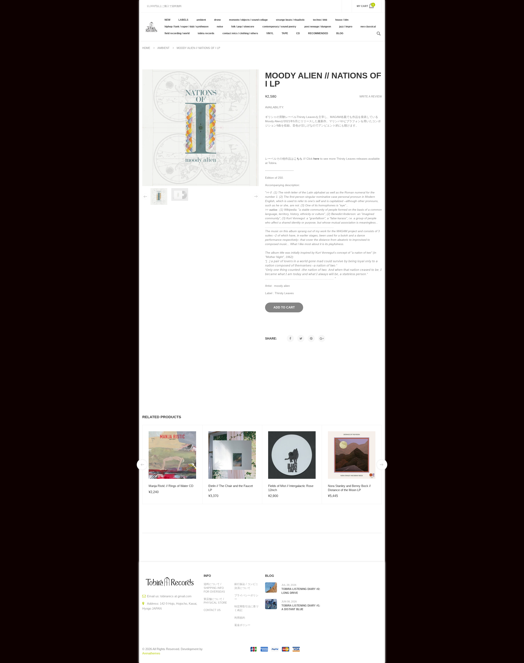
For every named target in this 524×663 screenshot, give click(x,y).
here (316, 158)
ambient (163, 48)
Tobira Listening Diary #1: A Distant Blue (300, 607)
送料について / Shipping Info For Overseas (214, 588)
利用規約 (239, 617)
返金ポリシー (242, 625)
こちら (298, 158)
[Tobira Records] (151, 26)
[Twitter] (300, 338)
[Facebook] (290, 338)
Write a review (370, 96)
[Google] (321, 338)
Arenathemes (151, 653)
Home (146, 48)
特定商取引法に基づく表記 (246, 608)
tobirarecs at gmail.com (176, 596)
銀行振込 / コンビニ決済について (246, 586)
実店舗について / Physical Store (215, 600)
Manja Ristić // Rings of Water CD (171, 486)
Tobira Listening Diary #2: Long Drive (300, 590)
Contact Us (212, 610)
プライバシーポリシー (246, 597)
